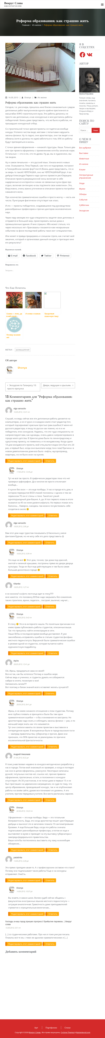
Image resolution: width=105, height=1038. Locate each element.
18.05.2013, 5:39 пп (24, 553)
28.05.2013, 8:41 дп (23, 704)
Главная (26, 25)
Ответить (50, 461)
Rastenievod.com (83, 1032)
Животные (84, 158)
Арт (36, 1027)
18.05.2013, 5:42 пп (24, 617)
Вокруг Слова (35, 1032)
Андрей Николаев (22, 754)
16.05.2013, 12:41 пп (22, 412)
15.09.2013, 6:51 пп (13, 928)
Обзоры (83, 194)
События (83, 199)
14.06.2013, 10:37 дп (24, 891)
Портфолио (51, 1027)
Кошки (82, 169)
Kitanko (17, 583)
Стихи (68, 1027)
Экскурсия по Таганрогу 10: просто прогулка (21, 387)
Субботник (84, 205)
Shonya (28, 97)
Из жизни (36, 25)
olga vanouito (20, 408)
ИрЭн (16, 660)
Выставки (83, 153)
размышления (22, 349)
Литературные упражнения (86, 176)
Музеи (82, 188)
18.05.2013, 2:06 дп (21, 526)
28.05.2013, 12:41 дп (22, 664)
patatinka (18, 857)
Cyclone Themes (68, 1032)
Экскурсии (84, 210)
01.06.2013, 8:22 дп (21, 757)
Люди (81, 183)
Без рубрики (85, 147)
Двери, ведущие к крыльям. (57, 385)
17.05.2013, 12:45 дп (24, 472)
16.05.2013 (13, 97)
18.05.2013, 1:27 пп (21, 587)
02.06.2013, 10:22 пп (24, 811)
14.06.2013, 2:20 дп (21, 861)
